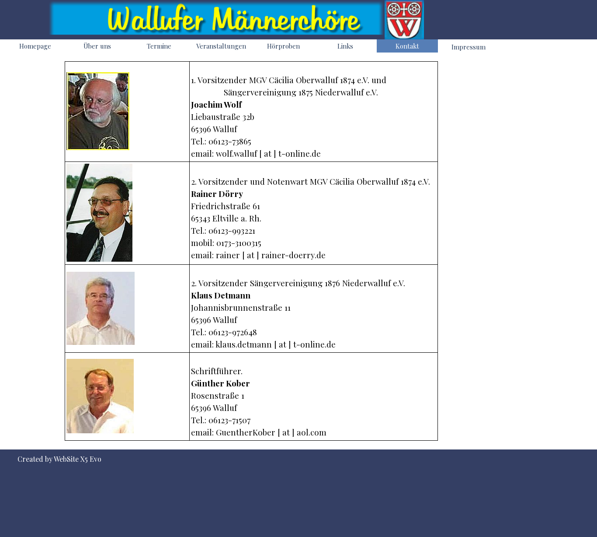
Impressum (468, 46)
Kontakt (407, 46)
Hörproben (283, 46)
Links (345, 46)
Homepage (35, 46)
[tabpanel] (251, 251)
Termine (159, 46)
